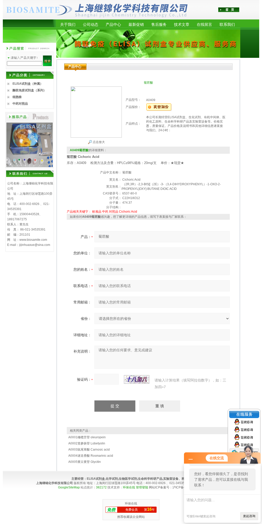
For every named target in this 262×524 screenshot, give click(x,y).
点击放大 (98, 142)
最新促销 (136, 24)
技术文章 (181, 24)
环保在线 (129, 487)
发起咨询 (249, 516)
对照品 (113, 211)
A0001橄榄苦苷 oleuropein (87, 437)
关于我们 (67, 24)
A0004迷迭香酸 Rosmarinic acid (90, 455)
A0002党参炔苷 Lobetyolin (86, 443)
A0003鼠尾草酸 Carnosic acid (89, 449)
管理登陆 (142, 487)
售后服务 (159, 24)
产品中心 (113, 24)
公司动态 (90, 24)
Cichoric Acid (128, 211)
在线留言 (204, 24)
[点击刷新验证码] (136, 379)
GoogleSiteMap (69, 487)
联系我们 (227, 24)
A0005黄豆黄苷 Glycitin (84, 462)
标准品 (96, 211)
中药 (105, 211)
